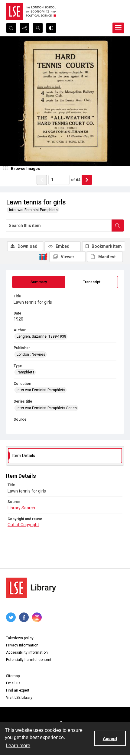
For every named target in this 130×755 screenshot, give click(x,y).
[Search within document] (118, 225)
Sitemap (13, 676)
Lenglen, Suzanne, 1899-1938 (41, 336)
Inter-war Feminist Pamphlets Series (47, 408)
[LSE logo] (31, 11)
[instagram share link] (37, 617)
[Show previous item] (42, 180)
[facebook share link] (24, 617)
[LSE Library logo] (31, 588)
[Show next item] (87, 180)
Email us (13, 683)
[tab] (38, 282)
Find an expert (17, 690)
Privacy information (22, 645)
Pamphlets (25, 372)
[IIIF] (43, 256)
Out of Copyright (23, 524)
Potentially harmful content (28, 660)
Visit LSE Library (19, 697)
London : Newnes (31, 354)
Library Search (21, 507)
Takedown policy (20, 638)
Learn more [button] (18, 745)
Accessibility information (27, 652)
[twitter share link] (11, 617)
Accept (110, 738)
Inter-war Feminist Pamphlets (33, 210)
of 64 (75, 179)
